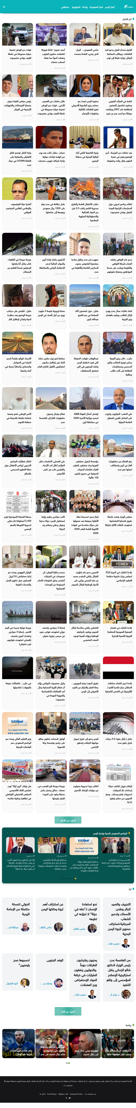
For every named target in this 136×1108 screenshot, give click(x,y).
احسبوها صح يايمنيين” (21, 962)
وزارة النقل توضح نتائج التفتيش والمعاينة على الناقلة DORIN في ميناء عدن (19, 158)
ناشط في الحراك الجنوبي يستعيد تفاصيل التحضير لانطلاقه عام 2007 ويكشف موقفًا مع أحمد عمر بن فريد (119, 107)
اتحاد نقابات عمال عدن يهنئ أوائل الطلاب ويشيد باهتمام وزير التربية (119, 315)
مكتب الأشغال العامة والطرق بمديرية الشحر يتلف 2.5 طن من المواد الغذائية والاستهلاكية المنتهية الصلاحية (84, 212)
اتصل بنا (42, 1093)
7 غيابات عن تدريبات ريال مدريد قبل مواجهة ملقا (118, 1052)
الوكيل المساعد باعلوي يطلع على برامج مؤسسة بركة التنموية (52, 742)
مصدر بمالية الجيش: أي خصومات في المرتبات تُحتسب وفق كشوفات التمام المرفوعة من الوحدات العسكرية (51, 580)
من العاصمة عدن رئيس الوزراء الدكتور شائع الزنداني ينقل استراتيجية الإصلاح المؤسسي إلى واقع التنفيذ (119, 972)
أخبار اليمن (109, 7)
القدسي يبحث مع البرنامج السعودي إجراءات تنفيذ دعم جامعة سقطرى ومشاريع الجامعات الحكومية (116, 864)
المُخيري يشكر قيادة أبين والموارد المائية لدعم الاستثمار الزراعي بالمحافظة (52, 263)
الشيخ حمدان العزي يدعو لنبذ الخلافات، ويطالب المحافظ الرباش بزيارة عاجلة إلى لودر (118, 53)
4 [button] (69, 878)
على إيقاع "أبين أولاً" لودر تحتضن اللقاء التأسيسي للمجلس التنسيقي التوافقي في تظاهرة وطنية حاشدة (18, 792)
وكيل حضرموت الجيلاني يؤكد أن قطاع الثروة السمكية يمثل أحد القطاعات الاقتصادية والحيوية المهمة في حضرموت (51, 691)
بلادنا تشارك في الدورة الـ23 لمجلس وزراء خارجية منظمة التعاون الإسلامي (119, 576)
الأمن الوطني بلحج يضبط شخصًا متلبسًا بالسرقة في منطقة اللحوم (19, 417)
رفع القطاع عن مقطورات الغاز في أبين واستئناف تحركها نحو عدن (120, 465)
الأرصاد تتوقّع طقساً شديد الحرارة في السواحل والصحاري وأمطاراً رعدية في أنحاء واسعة (18, 364)
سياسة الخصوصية (76, 1093)
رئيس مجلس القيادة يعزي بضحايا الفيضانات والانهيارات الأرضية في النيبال (17, 105)
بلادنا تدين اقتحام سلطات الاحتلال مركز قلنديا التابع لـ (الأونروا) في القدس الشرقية (118, 687)
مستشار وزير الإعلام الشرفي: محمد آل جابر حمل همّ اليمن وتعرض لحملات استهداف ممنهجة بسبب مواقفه (52, 864)
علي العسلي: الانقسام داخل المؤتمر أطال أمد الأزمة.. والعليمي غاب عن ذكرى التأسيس (52, 467)
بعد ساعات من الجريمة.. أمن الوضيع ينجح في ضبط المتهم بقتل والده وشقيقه (118, 156)
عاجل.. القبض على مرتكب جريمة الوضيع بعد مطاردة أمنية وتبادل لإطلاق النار (19, 315)
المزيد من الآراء (68, 1011)
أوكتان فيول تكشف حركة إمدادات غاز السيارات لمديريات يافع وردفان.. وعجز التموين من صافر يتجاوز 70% (119, 794)
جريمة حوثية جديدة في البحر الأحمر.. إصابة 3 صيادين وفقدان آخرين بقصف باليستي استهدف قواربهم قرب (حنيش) (18, 635)
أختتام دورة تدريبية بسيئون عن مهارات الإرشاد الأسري (85, 788)
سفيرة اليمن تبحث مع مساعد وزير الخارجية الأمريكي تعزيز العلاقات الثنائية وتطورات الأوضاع (85, 107)
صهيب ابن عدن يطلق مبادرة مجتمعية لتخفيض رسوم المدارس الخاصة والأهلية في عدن (84, 265)
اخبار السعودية (96, 7)
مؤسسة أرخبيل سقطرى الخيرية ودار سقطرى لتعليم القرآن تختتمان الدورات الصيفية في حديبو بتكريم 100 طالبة (85, 469)
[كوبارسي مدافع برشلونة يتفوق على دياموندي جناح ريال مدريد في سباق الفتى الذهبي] (51, 1043)
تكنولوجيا (76, 7)
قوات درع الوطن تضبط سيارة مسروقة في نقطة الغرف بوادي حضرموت (19, 53)
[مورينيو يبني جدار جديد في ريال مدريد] (84, 1043)
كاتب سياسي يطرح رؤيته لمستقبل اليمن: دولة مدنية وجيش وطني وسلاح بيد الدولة (52, 522)
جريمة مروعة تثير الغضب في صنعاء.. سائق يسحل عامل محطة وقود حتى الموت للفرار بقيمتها (51, 792)
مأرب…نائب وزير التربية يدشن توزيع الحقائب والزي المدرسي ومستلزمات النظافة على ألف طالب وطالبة (119, 366)
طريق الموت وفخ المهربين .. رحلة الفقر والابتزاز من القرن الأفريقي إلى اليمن (85, 687)
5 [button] (66, 878)
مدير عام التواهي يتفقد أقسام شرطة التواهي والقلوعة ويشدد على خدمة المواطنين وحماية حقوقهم (119, 265)
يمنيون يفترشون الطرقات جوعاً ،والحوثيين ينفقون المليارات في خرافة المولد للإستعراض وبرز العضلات (85, 972)
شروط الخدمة (52, 1093)
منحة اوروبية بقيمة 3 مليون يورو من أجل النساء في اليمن (51, 313)
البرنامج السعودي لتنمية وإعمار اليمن (110, 833)
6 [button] (64, 878)
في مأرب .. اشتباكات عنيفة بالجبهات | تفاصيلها (18, 685)
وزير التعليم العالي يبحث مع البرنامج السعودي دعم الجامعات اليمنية (18, 742)
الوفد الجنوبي (55, 959)
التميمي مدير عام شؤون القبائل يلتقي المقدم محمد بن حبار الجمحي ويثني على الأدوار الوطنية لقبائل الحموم (85, 578)
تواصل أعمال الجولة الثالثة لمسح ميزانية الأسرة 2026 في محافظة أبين (86, 417)
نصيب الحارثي (113, 943)
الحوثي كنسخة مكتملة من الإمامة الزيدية (18, 908)
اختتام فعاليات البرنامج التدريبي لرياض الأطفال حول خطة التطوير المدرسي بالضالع (18, 467)
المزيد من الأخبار (68, 820)
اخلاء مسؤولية (63, 1093)
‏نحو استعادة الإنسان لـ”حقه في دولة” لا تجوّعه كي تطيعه (85, 911)
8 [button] (60, 878)
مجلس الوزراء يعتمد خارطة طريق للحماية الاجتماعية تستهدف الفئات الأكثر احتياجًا (118, 520)
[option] (115, 854)
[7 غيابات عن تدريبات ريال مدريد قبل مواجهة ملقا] (117, 1043)
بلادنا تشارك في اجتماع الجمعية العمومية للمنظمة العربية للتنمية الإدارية (119, 631)
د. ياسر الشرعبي (113, 994)
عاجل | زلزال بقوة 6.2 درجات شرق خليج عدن (119, 740)
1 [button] (75, 878)
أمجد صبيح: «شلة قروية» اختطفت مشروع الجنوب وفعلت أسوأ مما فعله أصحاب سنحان (53, 55)
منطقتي (65, 7)
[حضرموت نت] (129, 7)
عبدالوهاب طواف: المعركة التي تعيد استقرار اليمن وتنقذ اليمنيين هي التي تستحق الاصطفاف (86, 364)
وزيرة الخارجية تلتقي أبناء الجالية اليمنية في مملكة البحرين (87, 156)
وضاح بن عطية (45, 983)
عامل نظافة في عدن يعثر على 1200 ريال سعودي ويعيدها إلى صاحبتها (53, 208)
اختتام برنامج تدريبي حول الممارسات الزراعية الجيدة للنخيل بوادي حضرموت (120, 208)
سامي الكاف (79, 928)
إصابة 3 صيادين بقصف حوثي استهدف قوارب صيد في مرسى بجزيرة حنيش (52, 631)
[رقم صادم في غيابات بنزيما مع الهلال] (18, 1043)
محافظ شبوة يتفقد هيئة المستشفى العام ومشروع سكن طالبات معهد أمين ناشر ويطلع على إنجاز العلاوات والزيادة (84, 866)
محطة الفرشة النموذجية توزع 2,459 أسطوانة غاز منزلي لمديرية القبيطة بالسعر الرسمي (17, 522)
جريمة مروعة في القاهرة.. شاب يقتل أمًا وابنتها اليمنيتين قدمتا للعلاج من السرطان (19, 265)
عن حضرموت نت (90, 1093)
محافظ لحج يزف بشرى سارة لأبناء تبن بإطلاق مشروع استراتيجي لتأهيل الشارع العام (51, 362)
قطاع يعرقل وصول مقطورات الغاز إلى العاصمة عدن (52, 417)
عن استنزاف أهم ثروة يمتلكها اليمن (52, 906)
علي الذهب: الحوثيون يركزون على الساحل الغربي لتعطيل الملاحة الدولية (118, 417)
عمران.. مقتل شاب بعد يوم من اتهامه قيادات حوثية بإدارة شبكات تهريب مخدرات (51, 156)
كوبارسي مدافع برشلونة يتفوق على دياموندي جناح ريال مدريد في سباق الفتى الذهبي (51, 1052)
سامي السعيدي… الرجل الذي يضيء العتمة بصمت (86, 51)
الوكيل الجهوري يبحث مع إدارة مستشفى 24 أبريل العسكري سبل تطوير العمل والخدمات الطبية (18, 578)
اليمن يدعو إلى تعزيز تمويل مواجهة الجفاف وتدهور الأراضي (85, 742)
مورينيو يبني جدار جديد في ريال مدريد (86, 1052)
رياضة (85, 7)
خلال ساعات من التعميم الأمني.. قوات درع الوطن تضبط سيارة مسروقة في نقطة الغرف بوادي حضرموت (51, 107)
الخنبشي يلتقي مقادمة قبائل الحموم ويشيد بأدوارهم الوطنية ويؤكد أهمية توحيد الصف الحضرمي (84, 633)
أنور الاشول (12, 983)
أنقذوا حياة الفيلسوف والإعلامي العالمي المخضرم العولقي (18, 208)
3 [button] (71, 878)
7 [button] (62, 878)
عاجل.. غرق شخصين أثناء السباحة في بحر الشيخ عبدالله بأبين (86, 315)
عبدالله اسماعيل (11, 927)
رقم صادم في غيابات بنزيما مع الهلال (21, 1052)
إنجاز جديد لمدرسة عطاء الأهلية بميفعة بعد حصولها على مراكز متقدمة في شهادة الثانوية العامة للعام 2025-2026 (84, 524)
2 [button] (73, 878)
